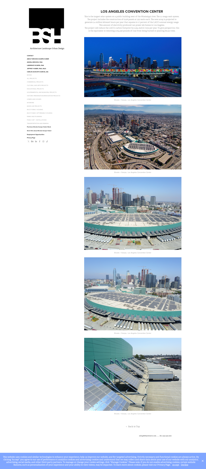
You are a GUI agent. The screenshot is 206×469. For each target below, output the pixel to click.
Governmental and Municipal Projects (42, 92)
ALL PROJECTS (32, 78)
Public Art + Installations (36, 120)
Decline (184, 465)
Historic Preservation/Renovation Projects (43, 96)
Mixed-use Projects (34, 106)
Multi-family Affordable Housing (39, 113)
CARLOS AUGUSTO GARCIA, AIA (37, 72)
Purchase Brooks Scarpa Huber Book (39, 127)
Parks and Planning (34, 116)
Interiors (30, 103)
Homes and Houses (34, 99)
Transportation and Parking (38, 123)
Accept (175, 465)
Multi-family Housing (35, 110)
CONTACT (30, 56)
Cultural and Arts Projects (37, 85)
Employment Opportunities (35, 134)
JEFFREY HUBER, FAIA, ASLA (36, 68)
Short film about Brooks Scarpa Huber (39, 131)
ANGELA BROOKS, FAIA (34, 62)
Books (29, 75)
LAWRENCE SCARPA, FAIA (35, 65)
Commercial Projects (35, 82)
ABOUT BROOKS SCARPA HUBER (38, 59)
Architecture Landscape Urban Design (47, 48)
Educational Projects (35, 89)
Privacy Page (31, 138)
